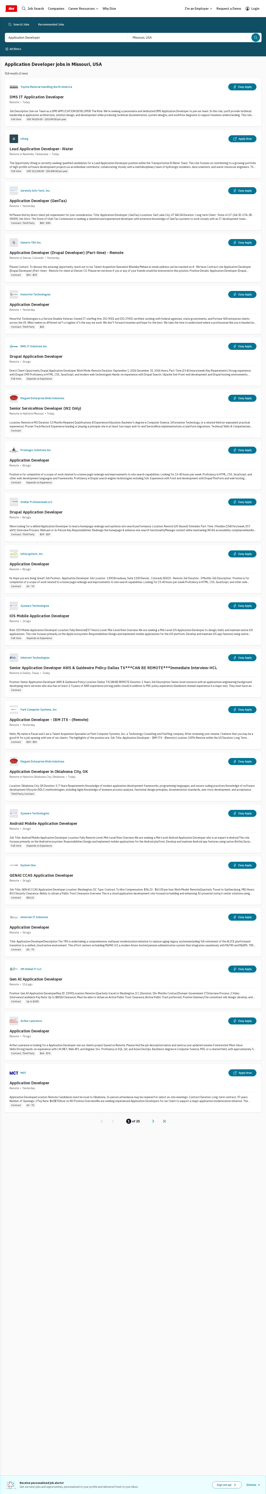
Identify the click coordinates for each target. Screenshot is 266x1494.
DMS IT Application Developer (37, 97)
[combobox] (62, 37)
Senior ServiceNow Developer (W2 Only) (45, 408)
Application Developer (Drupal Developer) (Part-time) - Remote (66, 252)
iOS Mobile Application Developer (40, 615)
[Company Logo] (14, 87)
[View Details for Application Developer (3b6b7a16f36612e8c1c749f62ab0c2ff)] (133, 932)
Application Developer (29, 304)
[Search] (255, 37)
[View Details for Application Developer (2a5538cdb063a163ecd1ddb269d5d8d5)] (133, 1088)
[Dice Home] (11, 8)
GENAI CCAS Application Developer (41, 875)
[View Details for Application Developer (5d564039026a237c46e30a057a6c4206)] (133, 465)
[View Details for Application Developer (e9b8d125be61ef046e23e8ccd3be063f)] (133, 1036)
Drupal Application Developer (36, 356)
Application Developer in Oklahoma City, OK (49, 771)
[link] (102, 1121)
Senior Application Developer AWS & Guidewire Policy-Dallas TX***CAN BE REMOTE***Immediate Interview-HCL (113, 667)
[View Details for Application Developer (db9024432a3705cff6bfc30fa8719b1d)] (133, 569)
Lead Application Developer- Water (41, 148)
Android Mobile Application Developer (44, 823)
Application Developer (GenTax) (38, 200)
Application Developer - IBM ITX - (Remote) (49, 719)
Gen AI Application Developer (36, 979)
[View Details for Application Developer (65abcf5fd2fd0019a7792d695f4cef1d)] (133, 310)
